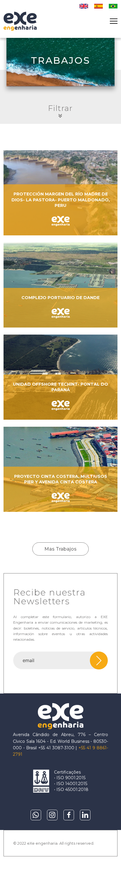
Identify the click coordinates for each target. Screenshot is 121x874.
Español (98, 6)
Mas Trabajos (60, 549)
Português (113, 6)
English (83, 6)
